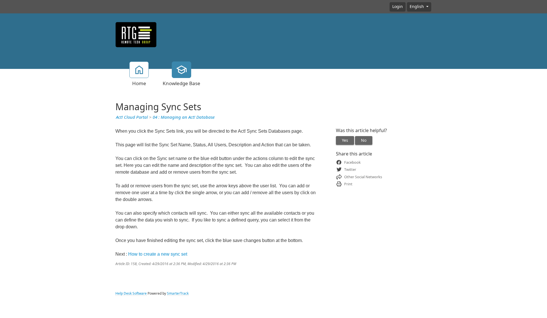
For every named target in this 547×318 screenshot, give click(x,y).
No (363, 140)
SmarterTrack (178, 294)
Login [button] (397, 6)
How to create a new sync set (157, 254)
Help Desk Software (131, 294)
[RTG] (136, 34)
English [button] (417, 6)
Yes (345, 140)
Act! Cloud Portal (132, 117)
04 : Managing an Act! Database (184, 117)
